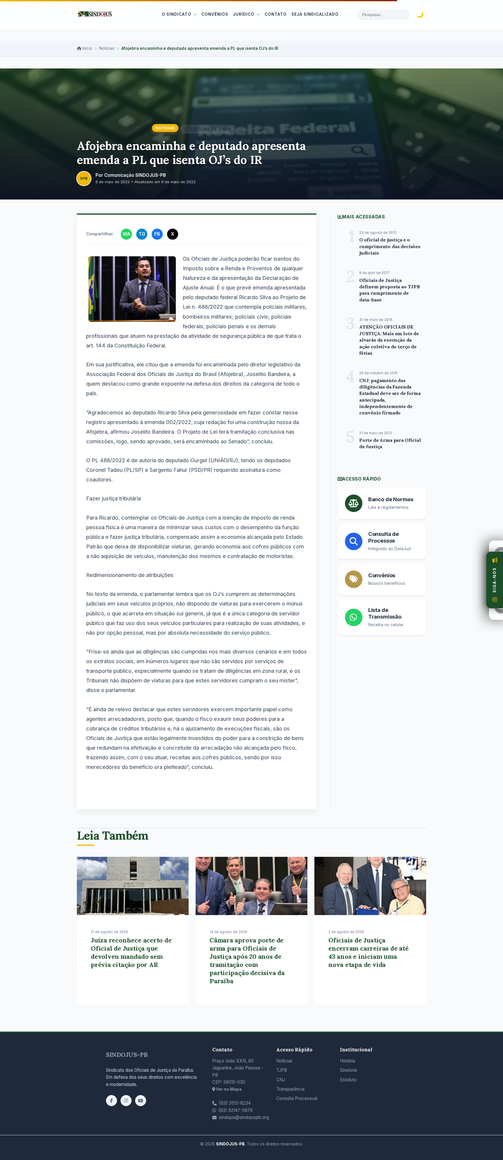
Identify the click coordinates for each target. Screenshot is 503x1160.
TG (142, 234)
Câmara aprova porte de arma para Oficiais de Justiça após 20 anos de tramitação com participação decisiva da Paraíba (247, 960)
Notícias (106, 48)
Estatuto (348, 1080)
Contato (276, 14)
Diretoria (348, 1070)
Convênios (214, 14)
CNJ (280, 1080)
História (347, 1061)
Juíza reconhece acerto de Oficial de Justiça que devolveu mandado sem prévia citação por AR (131, 952)
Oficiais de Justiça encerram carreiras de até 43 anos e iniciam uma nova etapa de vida (368, 952)
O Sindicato (176, 14)
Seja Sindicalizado (315, 14)
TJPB (281, 1070)
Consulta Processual (296, 1098)
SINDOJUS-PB (127, 1055)
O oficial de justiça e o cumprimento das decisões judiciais (389, 246)
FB (157, 234)
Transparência (290, 1089)
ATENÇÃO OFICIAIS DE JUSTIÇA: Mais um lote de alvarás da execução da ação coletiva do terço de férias (389, 340)
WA (126, 234)
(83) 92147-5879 (235, 1110)
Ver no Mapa (228, 1089)
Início (86, 48)
